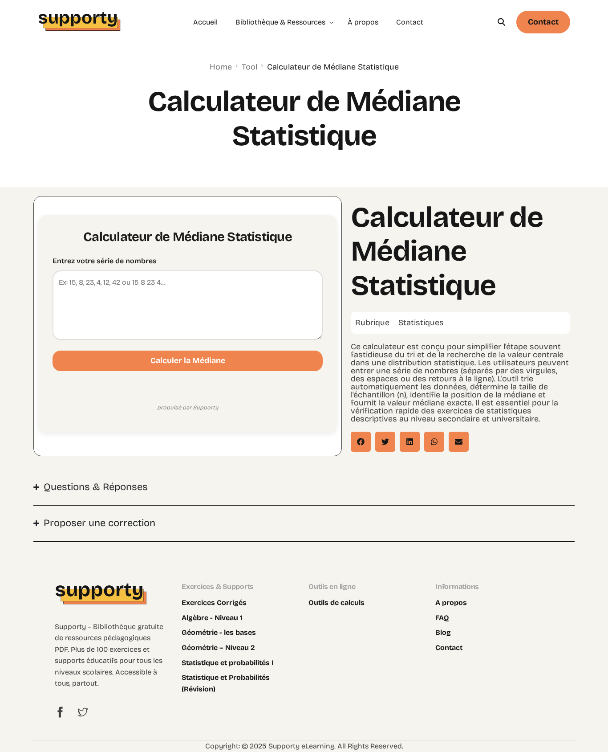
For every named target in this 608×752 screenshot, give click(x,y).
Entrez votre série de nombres (105, 261)
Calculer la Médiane (187, 360)
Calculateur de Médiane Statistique (447, 251)
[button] (361, 442)
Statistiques (421, 322)
